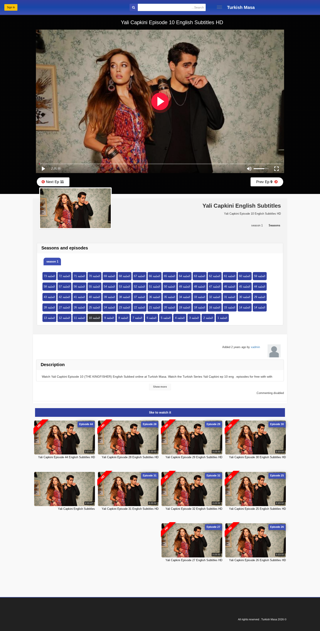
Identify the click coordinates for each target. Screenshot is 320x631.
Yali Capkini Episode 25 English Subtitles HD (257, 508)
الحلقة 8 (123, 318)
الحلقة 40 (94, 297)
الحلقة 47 (214, 286)
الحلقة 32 (214, 297)
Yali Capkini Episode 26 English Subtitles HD (257, 560)
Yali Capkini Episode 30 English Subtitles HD (257, 457)
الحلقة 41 (79, 297)
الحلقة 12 (64, 318)
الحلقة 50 (169, 286)
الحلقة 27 (64, 307)
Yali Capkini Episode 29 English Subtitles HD (193, 457)
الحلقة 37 (139, 297)
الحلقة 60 (244, 276)
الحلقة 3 (194, 318)
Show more (160, 386)
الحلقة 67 (139, 276)
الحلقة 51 (154, 286)
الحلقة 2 (208, 318)
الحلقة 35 (169, 297)
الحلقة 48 (199, 286)
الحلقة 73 (49, 276)
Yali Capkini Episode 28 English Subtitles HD (130, 457)
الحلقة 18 (199, 307)
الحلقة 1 (222, 318)
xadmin (255, 347)
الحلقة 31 (229, 297)
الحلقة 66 (154, 276)
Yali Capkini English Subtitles (76, 508)
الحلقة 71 (79, 276)
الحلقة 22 (139, 307)
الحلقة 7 (137, 318)
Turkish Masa (241, 7)
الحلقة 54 (109, 286)
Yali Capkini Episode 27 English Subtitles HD (193, 560)
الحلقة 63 (199, 276)
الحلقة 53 (124, 286)
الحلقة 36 (154, 297)
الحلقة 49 (184, 286)
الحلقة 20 (169, 307)
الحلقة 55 (94, 286)
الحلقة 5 (166, 318)
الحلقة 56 (79, 286)
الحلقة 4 (180, 318)
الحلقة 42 (64, 297)
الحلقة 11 (79, 318)
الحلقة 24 (109, 307)
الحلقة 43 (49, 297)
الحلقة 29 (259, 297)
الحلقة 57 (64, 286)
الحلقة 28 (49, 307)
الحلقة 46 (229, 286)
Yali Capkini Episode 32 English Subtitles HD (193, 508)
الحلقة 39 (109, 297)
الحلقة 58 (49, 286)
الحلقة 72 (64, 276)
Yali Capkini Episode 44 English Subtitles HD (66, 457)
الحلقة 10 (94, 318)
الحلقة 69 (109, 276)
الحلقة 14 (244, 307)
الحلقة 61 (229, 276)
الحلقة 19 (184, 307)
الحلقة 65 (169, 276)
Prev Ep (265, 182)
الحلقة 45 (244, 286)
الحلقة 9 (109, 318)
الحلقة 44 (259, 286)
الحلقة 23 (124, 307)
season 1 (52, 261)
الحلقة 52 (139, 286)
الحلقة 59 (259, 276)
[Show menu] (219, 7)
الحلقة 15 (229, 307)
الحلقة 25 (94, 307)
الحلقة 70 (94, 276)
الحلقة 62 (214, 276)
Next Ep (54, 182)
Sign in (11, 7)
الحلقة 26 (79, 307)
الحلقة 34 (184, 297)
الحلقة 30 (244, 297)
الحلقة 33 (199, 297)
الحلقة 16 (214, 307)
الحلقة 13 (49, 318)
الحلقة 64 (184, 276)
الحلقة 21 (154, 307)
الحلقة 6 (152, 318)
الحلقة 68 (124, 276)
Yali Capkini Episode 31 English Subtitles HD (130, 508)
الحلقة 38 (124, 297)
